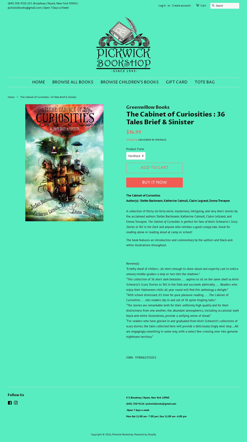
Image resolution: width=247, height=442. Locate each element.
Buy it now (154, 182)
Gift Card (177, 82)
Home (38, 82)
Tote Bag (205, 82)
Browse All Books (72, 82)
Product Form (135, 149)
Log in (162, 5)
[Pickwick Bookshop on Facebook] (10, 403)
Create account (181, 5)
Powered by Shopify (145, 434)
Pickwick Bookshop (122, 434)
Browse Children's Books (130, 82)
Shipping (131, 139)
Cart (203, 5)
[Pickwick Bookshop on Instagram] (16, 403)
